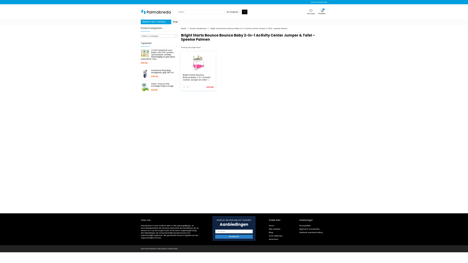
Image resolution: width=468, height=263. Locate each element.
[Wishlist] (310, 11)
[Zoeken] (244, 12)
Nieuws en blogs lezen (319, 2)
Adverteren (273, 239)
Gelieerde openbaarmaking (310, 232)
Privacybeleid (304, 225)
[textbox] (159, 36)
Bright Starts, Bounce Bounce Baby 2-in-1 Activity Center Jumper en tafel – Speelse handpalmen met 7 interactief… (197, 79)
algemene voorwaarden (309, 229)
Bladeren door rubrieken (154, 21)
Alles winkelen (274, 229)
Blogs (175, 21)
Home (183, 28)
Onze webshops (275, 236)
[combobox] (159, 36)
